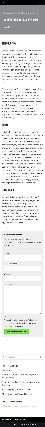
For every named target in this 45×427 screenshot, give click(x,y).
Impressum (7, 419)
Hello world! (7, 370)
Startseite (7, 13)
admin (9, 27)
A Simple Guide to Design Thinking (17, 394)
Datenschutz (21, 419)
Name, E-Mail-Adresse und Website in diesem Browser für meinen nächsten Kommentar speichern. (20, 323)
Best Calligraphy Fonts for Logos (16, 389)
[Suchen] (40, 357)
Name (7, 253)
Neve (10, 424)
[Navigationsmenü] (40, 3)
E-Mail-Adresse (11, 263)
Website (7, 274)
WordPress (33, 424)
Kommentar (10, 284)
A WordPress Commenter (13, 406)
